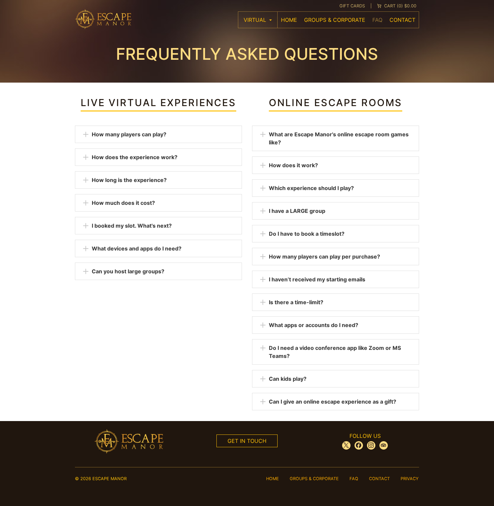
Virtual (256, 19)
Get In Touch (247, 441)
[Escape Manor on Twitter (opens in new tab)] (346, 445)
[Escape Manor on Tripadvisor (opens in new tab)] (383, 445)
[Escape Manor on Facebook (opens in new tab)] (359, 445)
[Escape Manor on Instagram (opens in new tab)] (371, 445)
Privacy (410, 478)
